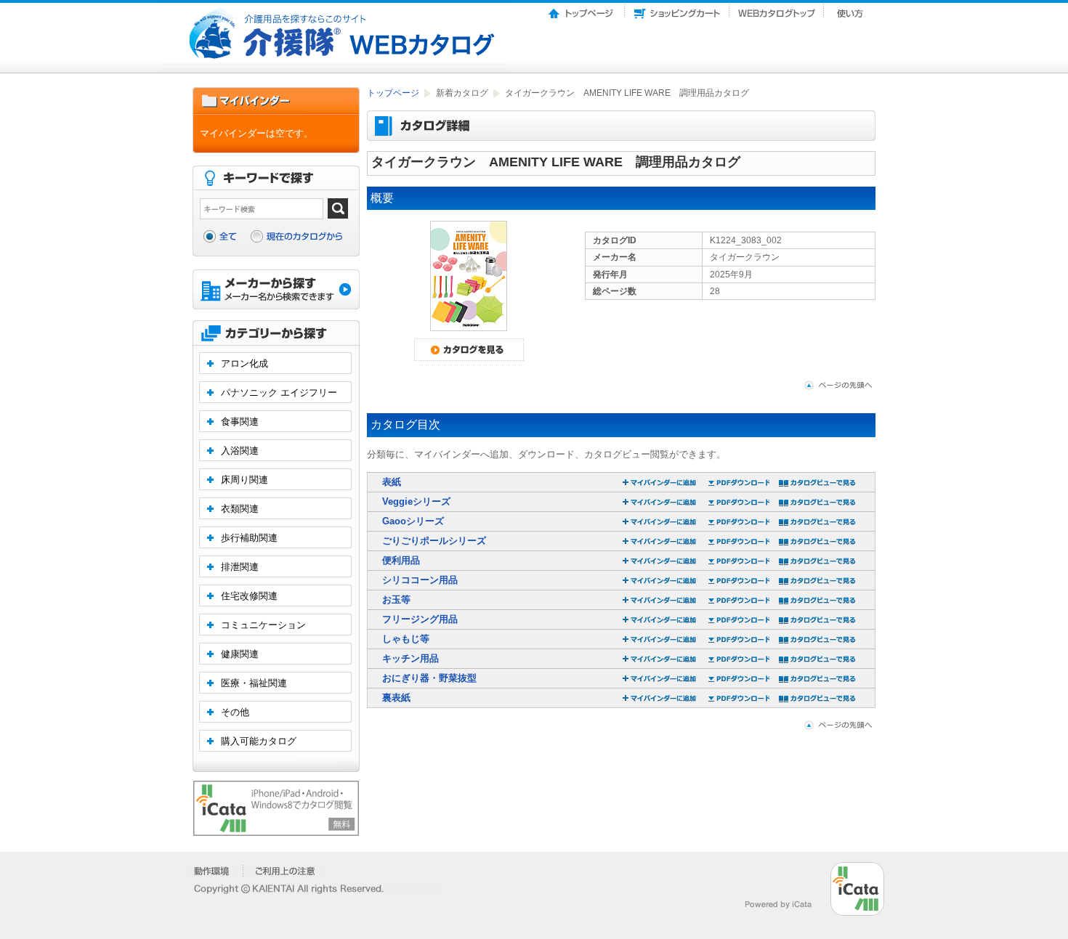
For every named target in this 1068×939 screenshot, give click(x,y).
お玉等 (396, 599)
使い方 (851, 9)
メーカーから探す (276, 290)
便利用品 (401, 560)
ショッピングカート (677, 9)
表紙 (391, 481)
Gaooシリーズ (413, 521)
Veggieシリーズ (416, 501)
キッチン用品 (410, 658)
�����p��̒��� (285, 871)
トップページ (582, 9)
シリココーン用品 (420, 579)
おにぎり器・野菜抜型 (429, 677)
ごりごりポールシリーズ (434, 540)
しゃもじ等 (405, 638)
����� (212, 871)
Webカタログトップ (776, 9)
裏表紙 (396, 697)
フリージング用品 (420, 619)
